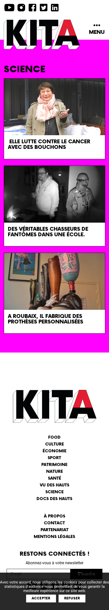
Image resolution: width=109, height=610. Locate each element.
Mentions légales (54, 536)
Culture (54, 444)
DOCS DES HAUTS (54, 499)
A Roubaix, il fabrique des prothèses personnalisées (45, 319)
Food (54, 437)
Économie (54, 451)
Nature (54, 471)
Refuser (72, 598)
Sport (54, 458)
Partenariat (54, 530)
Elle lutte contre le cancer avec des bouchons (49, 144)
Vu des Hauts (54, 485)
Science (54, 492)
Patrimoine (54, 464)
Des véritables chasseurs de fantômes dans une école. (48, 232)
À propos (54, 516)
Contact (54, 523)
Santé (54, 478)
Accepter (41, 598)
